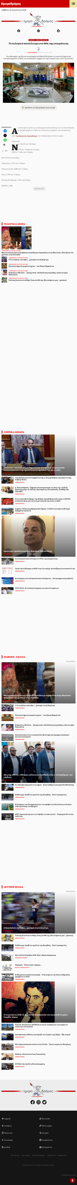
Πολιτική (8, 1133)
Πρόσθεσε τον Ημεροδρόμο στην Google (40, 108)
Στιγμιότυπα (47, 1140)
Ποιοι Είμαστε (14, 1155)
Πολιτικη (45, 40)
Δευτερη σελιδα (13, 886)
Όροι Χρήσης (25, 1155)
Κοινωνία (46, 1118)
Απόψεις (8, 1126)
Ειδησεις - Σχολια (34, 40)
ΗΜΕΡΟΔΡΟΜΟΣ (32, 52)
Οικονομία (8, 1140)
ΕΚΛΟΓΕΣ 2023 (39, 189)
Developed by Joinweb (68, 1175)
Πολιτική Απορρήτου (38, 1155)
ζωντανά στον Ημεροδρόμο (26, 136)
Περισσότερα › (70, 661)
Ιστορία (45, 1133)
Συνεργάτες (47, 1147)
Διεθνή (7, 1147)
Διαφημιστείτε (62, 1155)
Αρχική (7, 1118)
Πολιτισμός (47, 1126)
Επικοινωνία (51, 1155)
